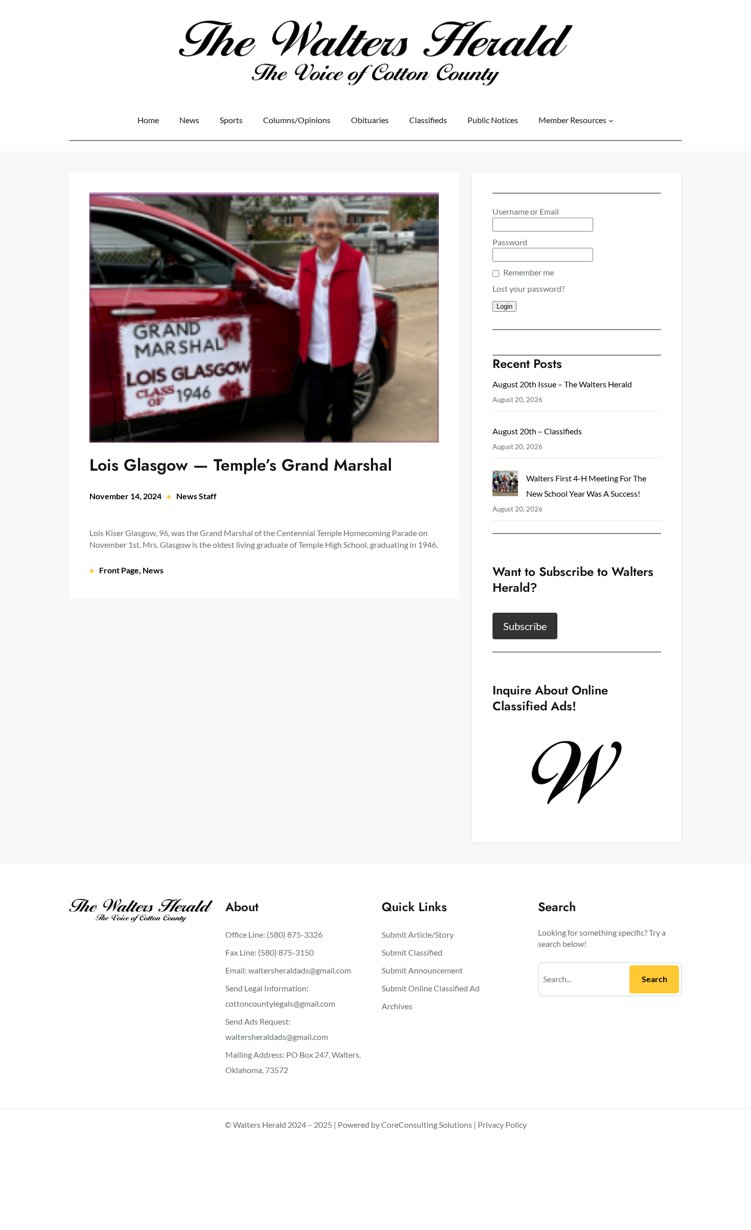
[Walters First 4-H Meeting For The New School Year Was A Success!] (505, 486)
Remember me (528, 272)
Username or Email (525, 211)
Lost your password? (528, 288)
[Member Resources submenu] (611, 120)
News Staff (196, 496)
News (153, 570)
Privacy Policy (502, 1124)
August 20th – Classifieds (537, 431)
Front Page (119, 570)
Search (654, 979)
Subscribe (525, 626)
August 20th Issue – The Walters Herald (562, 384)
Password (509, 242)
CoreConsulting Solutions (426, 1124)
